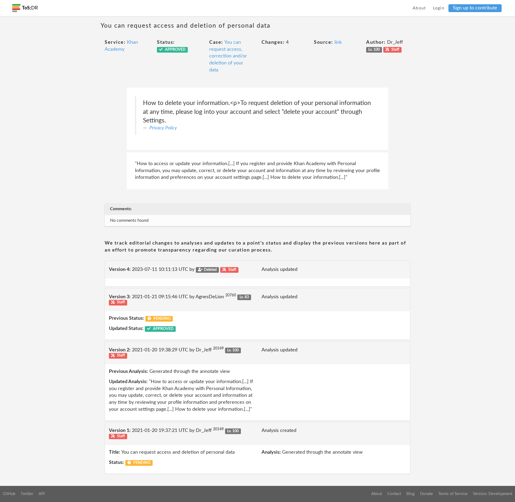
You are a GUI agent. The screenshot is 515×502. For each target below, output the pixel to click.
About (419, 8)
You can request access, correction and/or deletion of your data (228, 56)
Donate (426, 494)
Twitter (27, 494)
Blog (410, 494)
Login (439, 8)
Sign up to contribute (475, 8)
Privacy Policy (163, 128)
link (338, 42)
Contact (394, 494)
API (42, 494)
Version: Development (492, 494)
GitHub (9, 494)
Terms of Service (453, 494)
